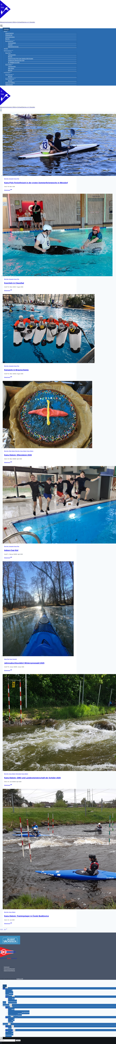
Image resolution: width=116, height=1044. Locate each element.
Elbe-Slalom (11, 68)
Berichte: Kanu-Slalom (21, 451)
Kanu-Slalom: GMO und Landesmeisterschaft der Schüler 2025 (32, 778)
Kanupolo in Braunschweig (16, 370)
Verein (4, 988)
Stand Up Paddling (10, 82)
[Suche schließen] (1, 1038)
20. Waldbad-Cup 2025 (13, 62)
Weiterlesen (8, 190)
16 (5, 929)
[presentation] (40, 145)
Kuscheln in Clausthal (14, 283)
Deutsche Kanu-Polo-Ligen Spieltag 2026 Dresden (20, 58)
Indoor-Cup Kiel (11, 550)
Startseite (6, 29)
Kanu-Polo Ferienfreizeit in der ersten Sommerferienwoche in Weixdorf (36, 183)
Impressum (6, 967)
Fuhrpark (10, 44)
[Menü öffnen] (1, 110)
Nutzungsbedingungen (9, 969)
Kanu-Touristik (13, 659)
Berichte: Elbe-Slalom (9, 451)
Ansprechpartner (9, 33)
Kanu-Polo (16, 178)
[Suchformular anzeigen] (1, 26)
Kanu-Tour (6, 659)
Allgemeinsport (9, 84)
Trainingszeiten (12, 54)
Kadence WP (20, 979)
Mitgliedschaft (8, 35)
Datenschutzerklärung (9, 970)
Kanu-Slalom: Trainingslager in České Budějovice (26, 916)
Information (18, 774)
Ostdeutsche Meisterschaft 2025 (16, 60)
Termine (6, 48)
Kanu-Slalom (30, 451)
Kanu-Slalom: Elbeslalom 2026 (18, 455)
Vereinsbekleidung (10, 37)
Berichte (7, 39)
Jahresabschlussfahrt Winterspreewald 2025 (24, 663)
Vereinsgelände (12, 43)
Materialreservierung (13, 46)
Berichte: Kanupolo (9, 178)
